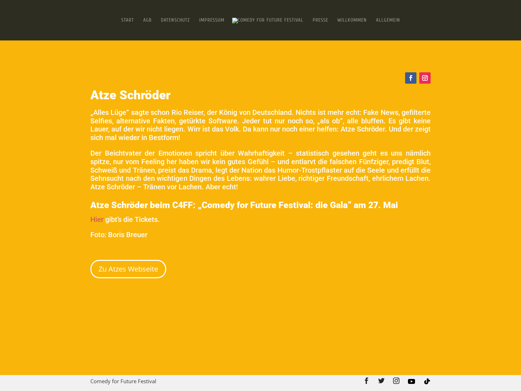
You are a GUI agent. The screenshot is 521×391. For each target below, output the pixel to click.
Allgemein (388, 20)
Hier (97, 219)
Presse (320, 20)
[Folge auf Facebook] (410, 78)
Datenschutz (175, 20)
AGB (147, 20)
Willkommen (352, 20)
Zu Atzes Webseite (128, 269)
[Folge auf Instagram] (425, 78)
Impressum (211, 20)
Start (127, 20)
